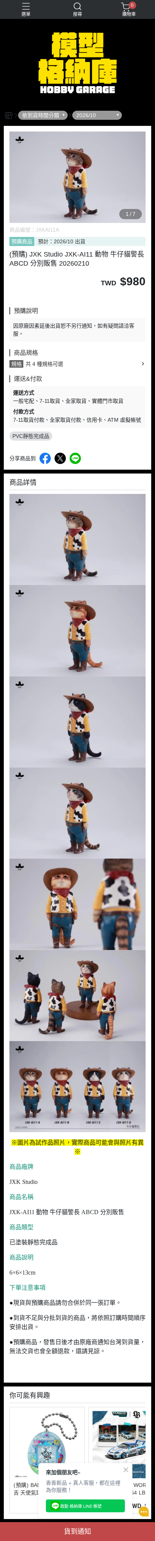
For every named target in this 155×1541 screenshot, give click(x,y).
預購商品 (21, 241)
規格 (16, 364)
